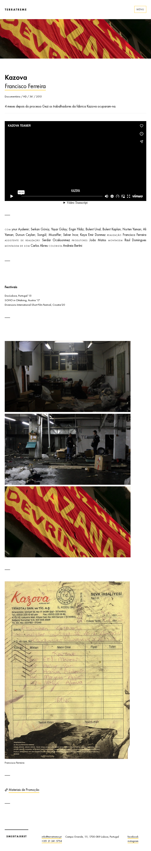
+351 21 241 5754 (52, 841)
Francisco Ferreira (25, 86)
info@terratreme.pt (52, 836)
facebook (133, 836)
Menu (140, 9)
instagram (133, 841)
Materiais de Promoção (24, 789)
